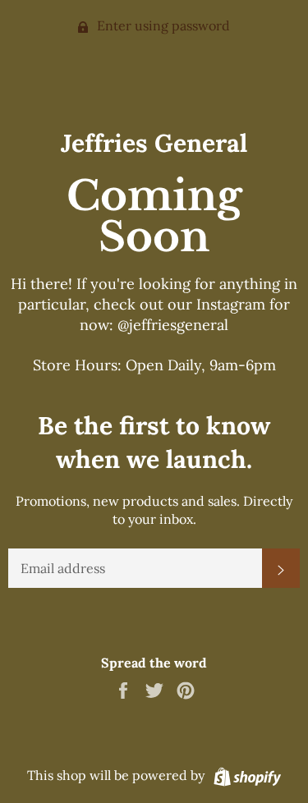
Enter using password (162, 25)
